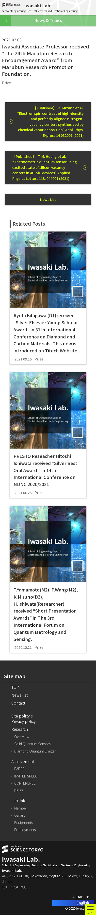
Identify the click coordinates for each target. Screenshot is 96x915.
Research (19, 729)
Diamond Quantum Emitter (35, 751)
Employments (25, 829)
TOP (15, 687)
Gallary (19, 815)
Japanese (80, 896)
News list (19, 695)
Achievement (22, 761)
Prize (6, 82)
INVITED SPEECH (27, 776)
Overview (21, 736)
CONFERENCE (25, 783)
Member (20, 808)
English (83, 902)
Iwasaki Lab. (37, 5)
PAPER (19, 768)
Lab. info (19, 800)
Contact (18, 703)
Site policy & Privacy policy (23, 718)
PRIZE (19, 790)
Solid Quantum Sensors (32, 743)
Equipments (23, 822)
